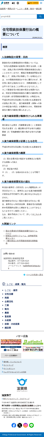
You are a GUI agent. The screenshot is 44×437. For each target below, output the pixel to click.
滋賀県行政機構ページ (29, 405)
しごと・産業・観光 (25, 9)
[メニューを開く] (41, 2)
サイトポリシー (9, 368)
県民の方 (11, 9)
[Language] (18, 3)
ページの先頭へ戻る (34, 275)
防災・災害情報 (34, 3)
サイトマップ (8, 365)
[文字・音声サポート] (13, 3)
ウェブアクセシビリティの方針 (14, 372)
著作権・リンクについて (13, 362)
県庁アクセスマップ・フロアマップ (16, 399)
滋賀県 (3, 9)
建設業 (39, 9)
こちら (37, 214)
